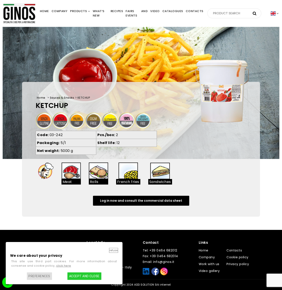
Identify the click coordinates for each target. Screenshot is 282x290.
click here (63, 266)
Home (203, 250)
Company (207, 257)
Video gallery (209, 271)
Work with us (209, 264)
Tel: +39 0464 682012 (160, 250)
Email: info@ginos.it (158, 262)
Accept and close (84, 276)
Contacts (234, 250)
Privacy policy (237, 264)
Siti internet (163, 284)
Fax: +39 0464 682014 (160, 256)
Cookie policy (237, 257)
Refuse (113, 250)
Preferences (39, 276)
